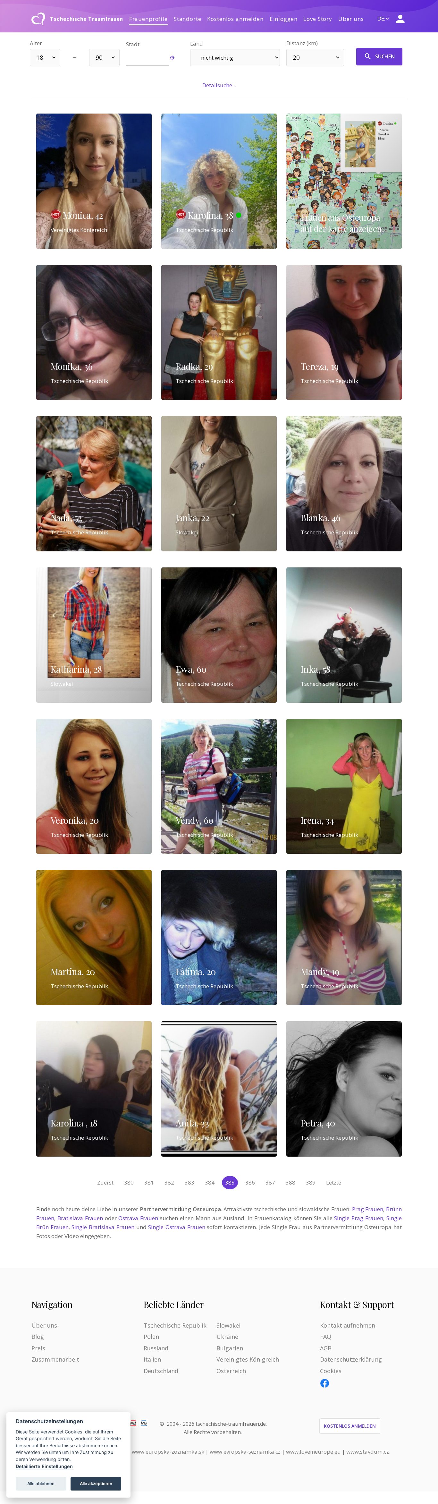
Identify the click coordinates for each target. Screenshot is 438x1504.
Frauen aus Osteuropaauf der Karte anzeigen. (342, 223)
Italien (152, 1359)
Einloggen (284, 18)
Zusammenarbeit (55, 1359)
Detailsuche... (219, 85)
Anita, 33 (192, 1123)
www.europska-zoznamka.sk (168, 1451)
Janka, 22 (192, 517)
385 (230, 1182)
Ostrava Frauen (138, 1218)
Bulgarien (229, 1348)
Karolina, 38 (211, 215)
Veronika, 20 (74, 820)
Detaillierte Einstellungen (44, 1466)
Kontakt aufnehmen (347, 1325)
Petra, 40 (318, 1123)
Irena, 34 (317, 820)
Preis (38, 1348)
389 (311, 1182)
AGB (326, 1348)
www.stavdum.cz (367, 1451)
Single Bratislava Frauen (103, 1227)
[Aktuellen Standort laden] (176, 57)
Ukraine (227, 1336)
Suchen (385, 56)
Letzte (333, 1182)
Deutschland (161, 1371)
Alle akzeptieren (96, 1483)
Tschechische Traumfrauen (86, 19)
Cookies (330, 1371)
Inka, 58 (316, 669)
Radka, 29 (194, 366)
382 (169, 1182)
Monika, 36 (71, 366)
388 (290, 1182)
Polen (151, 1336)
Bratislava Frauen (80, 1218)
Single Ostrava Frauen (176, 1227)
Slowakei (228, 1325)
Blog (37, 1336)
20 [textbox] (296, 57)
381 (149, 1182)
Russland (156, 1348)
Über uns (351, 18)
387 (270, 1182)
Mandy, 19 (320, 971)
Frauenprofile (148, 18)
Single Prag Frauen (358, 1218)
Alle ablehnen (41, 1483)
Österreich (231, 1371)
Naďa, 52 (66, 517)
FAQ (325, 1336)
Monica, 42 (83, 215)
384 (210, 1182)
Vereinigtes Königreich (247, 1359)
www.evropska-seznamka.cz (245, 1451)
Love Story (317, 18)
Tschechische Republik (175, 1325)
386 (250, 1182)
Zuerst (105, 1182)
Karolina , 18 (74, 1123)
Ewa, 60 (191, 669)
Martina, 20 (73, 971)
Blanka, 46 (320, 517)
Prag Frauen (367, 1209)
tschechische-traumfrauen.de (231, 1423)
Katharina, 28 (76, 669)
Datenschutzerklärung (351, 1359)
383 (189, 1182)
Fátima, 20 (195, 971)
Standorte (187, 18)
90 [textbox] (99, 57)
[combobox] (45, 57)
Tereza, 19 (319, 366)
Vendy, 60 (194, 820)
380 (129, 1182)
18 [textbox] (39, 57)
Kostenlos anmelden (235, 18)
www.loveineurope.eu (313, 1451)
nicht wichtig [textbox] (217, 57)
